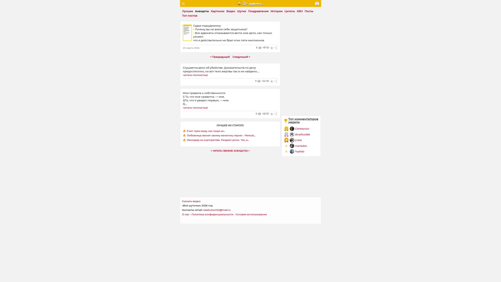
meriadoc (301, 145)
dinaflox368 (302, 134)
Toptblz (299, 151)
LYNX (298, 140)
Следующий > (241, 56)
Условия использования (251, 214)
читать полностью (195, 75)
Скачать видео (191, 201)
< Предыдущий (220, 56)
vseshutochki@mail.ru (217, 210)
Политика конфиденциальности (212, 214)
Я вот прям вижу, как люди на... (206, 131)
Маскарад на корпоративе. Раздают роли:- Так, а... (218, 140)
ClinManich (302, 128)
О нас (185, 214)
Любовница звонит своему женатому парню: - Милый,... (221, 135)
